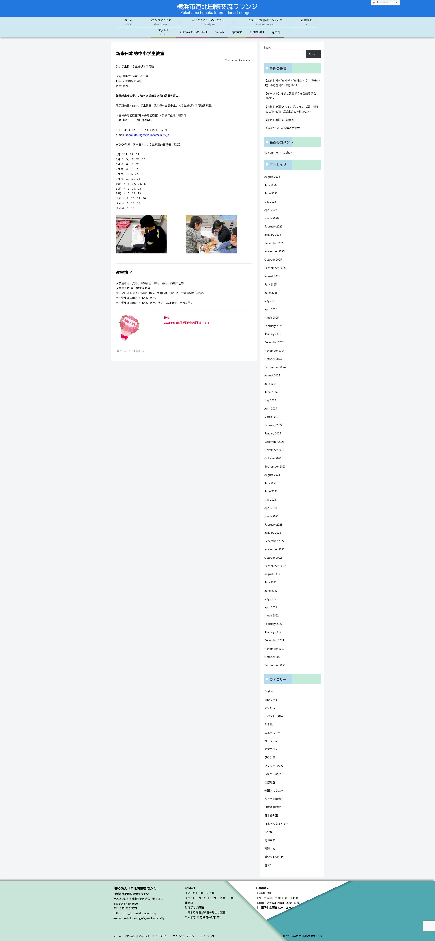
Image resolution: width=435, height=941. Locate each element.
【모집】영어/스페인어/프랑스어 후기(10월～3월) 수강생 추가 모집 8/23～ (292, 82)
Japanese (382, 2)
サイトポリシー (161, 936)
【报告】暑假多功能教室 (279, 120)
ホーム (117, 936)
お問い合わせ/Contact (137, 936)
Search (268, 47)
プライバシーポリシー (185, 936)
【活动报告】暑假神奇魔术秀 (282, 128)
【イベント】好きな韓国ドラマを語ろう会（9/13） (290, 95)
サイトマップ (207, 936)
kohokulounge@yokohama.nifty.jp (147, 135)
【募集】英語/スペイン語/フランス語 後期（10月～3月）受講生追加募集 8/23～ (291, 108)
